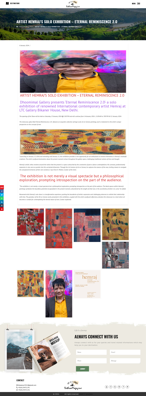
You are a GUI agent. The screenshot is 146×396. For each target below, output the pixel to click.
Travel (61, 394)
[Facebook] (123, 386)
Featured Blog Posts (26, 27)
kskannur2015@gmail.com (27, 385)
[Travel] (73, 4)
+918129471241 (24, 387)
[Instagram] (110, 386)
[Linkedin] (115, 386)
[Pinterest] (119, 386)
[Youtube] (106, 386)
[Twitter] (127, 386)
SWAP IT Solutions (86, 394)
